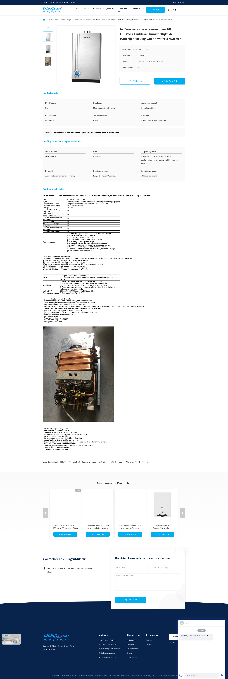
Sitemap (130, 653)
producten (54, 20)
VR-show (97, 8)
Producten (86, 8)
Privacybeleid (54, 676)
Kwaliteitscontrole (133, 649)
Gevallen (149, 640)
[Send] (222, 675)
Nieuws (148, 644)
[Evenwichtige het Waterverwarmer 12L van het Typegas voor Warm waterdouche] (65, 504)
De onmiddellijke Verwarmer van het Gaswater (75, 20)
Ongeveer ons (109, 8)
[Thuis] (52, 10)
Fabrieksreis (131, 644)
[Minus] (222, 622)
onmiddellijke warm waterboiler (65, 462)
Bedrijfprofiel (131, 640)
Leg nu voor (129, 600)
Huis (77, 8)
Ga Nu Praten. (155, 10)
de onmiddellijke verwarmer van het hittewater (131, 462)
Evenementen (138, 8)
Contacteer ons (122, 10)
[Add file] (181, 675)
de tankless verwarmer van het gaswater (95, 462)
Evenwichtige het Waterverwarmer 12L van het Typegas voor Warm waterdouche (65, 528)
